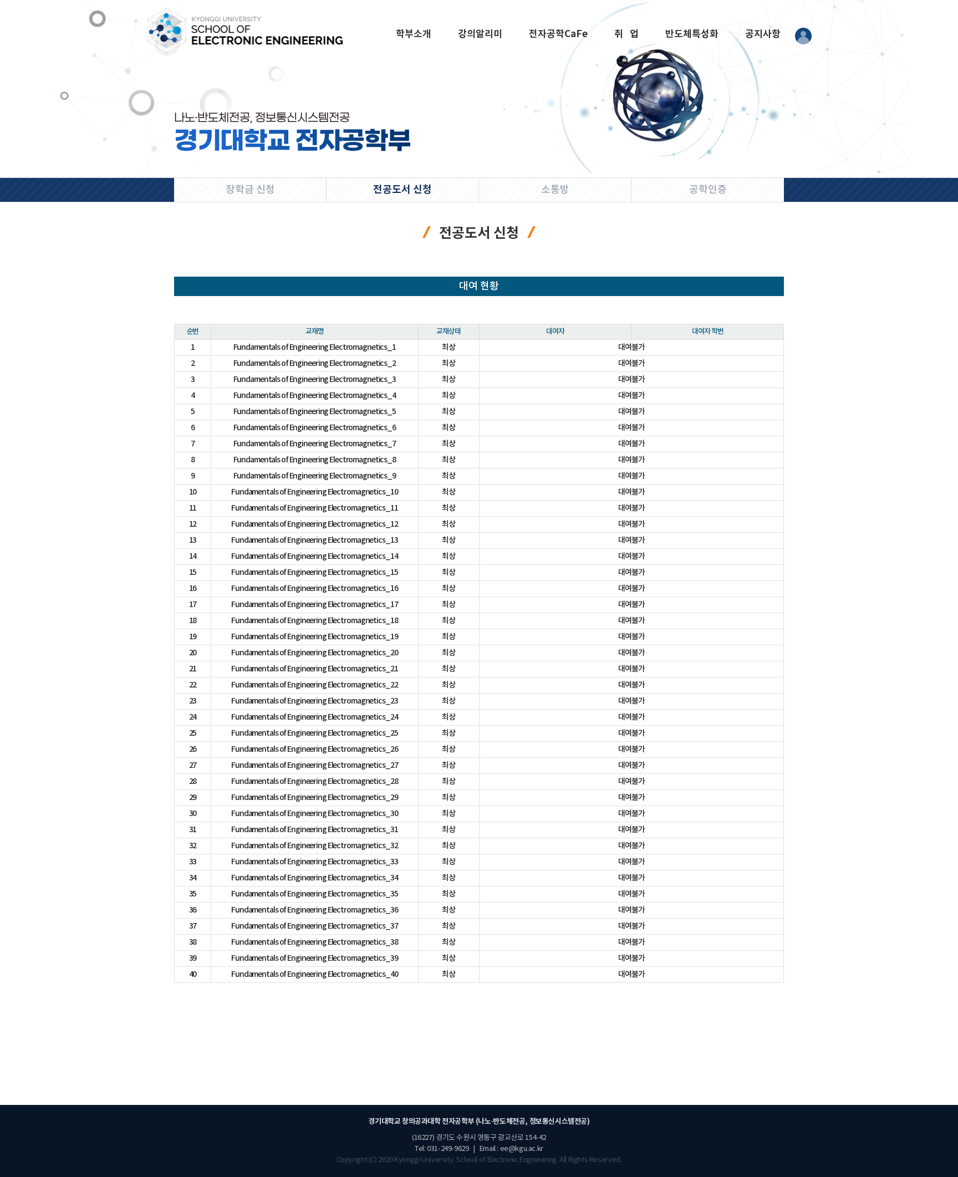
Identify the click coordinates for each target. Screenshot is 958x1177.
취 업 (626, 34)
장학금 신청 (250, 190)
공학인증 (708, 190)
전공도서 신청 (402, 190)
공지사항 (763, 34)
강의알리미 (480, 34)
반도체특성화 (691, 34)
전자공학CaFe (558, 34)
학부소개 (413, 34)
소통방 (555, 190)
